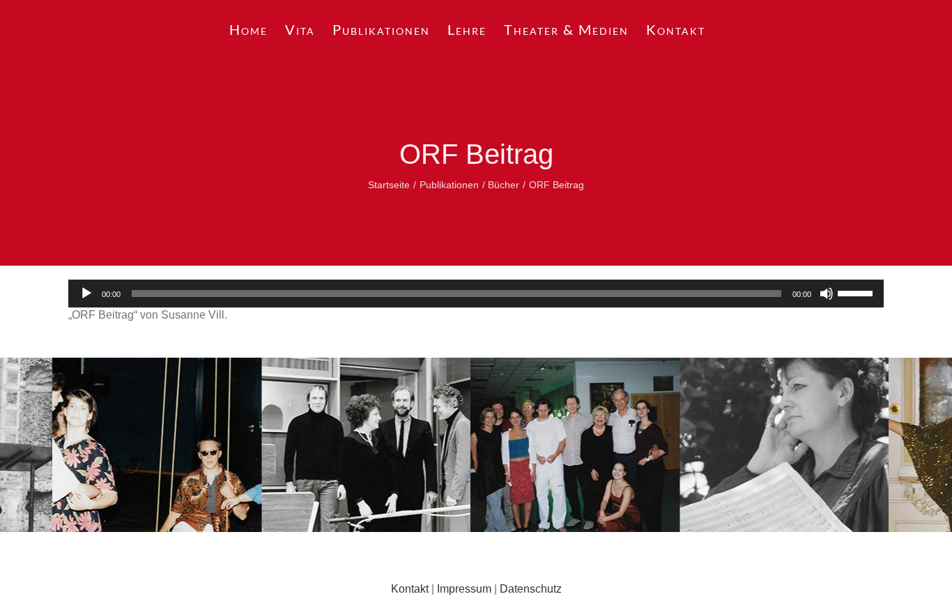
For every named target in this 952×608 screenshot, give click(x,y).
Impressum (464, 589)
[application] (476, 293)
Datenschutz (531, 589)
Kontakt (410, 589)
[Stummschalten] (827, 294)
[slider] (857, 292)
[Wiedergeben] (86, 294)
